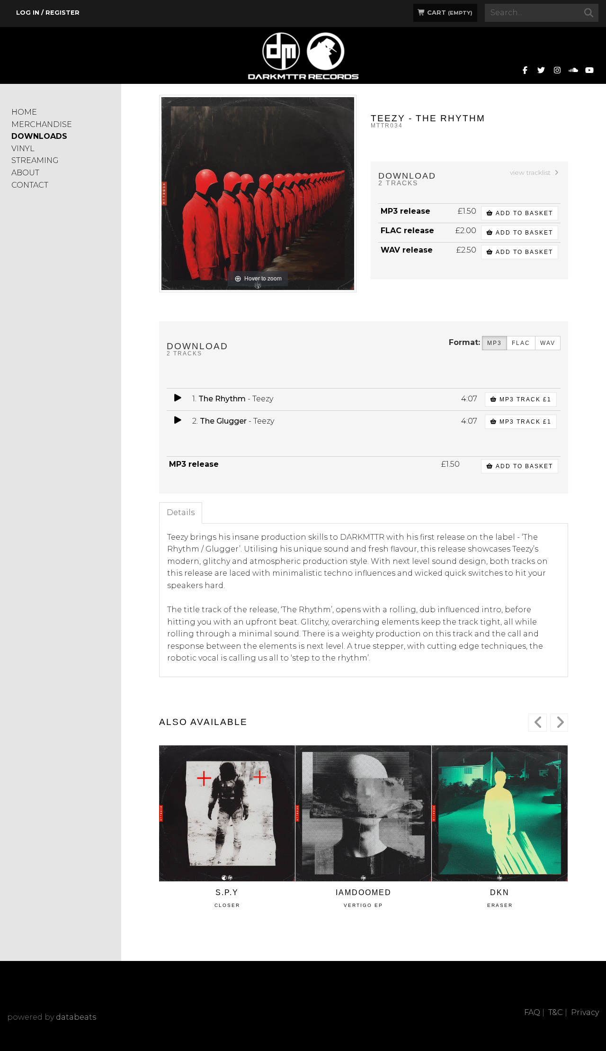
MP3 (494, 343)
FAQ (532, 1012)
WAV (547, 343)
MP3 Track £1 (524, 399)
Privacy (585, 1012)
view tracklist (531, 172)
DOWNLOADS (39, 136)
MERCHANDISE (41, 124)
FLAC (521, 343)
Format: (464, 342)
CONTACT (29, 185)
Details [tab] (181, 512)
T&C (555, 1012)
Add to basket (523, 213)
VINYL (23, 148)
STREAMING (35, 160)
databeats (76, 1017)
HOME (24, 112)
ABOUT (25, 172)
